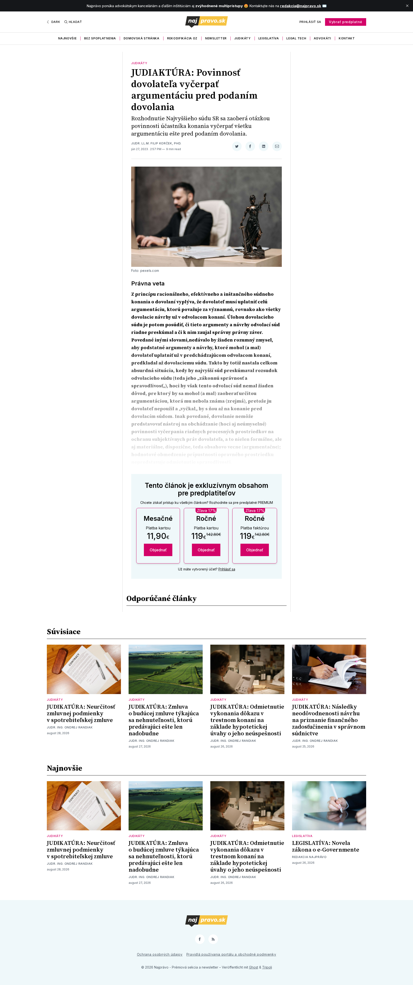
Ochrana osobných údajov (160, 954)
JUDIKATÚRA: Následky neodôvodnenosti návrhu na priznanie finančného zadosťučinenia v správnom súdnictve (328, 720)
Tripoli (267, 967)
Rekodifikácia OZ (182, 38)
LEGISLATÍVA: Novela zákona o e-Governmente (325, 846)
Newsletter (216, 38)
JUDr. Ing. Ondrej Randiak (70, 727)
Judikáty (242, 38)
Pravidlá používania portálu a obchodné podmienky (231, 954)
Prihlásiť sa (310, 22)
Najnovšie (67, 38)
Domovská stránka (141, 38)
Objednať (158, 550)
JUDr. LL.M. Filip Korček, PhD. (156, 143)
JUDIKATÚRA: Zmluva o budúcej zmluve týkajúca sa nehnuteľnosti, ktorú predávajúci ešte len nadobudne (164, 720)
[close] (407, 6)
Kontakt (347, 38)
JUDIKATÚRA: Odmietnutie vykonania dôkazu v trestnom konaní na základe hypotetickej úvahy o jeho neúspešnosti (247, 720)
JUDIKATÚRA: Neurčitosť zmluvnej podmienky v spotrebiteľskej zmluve (81, 713)
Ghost (253, 967)
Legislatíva (268, 38)
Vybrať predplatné (345, 22)
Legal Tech (296, 38)
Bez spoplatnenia (100, 38)
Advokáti (322, 38)
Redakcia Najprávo (309, 857)
